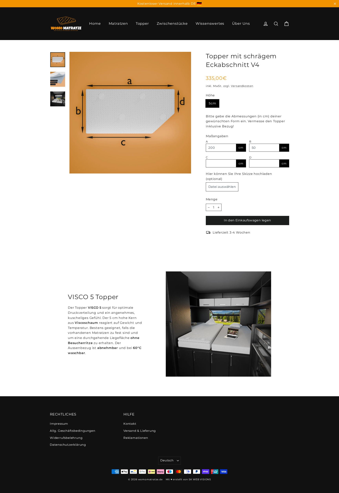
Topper (142, 23)
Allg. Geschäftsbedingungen (72, 431)
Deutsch (166, 460)
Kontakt (129, 423)
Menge (211, 199)
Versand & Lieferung (139, 431)
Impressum (59, 423)
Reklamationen (135, 438)
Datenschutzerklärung (68, 444)
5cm (212, 103)
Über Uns (241, 23)
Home (95, 23)
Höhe (210, 95)
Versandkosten (242, 86)
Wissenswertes (210, 23)
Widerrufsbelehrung (66, 438)
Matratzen (118, 23)
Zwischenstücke (172, 23)
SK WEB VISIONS (200, 479)
